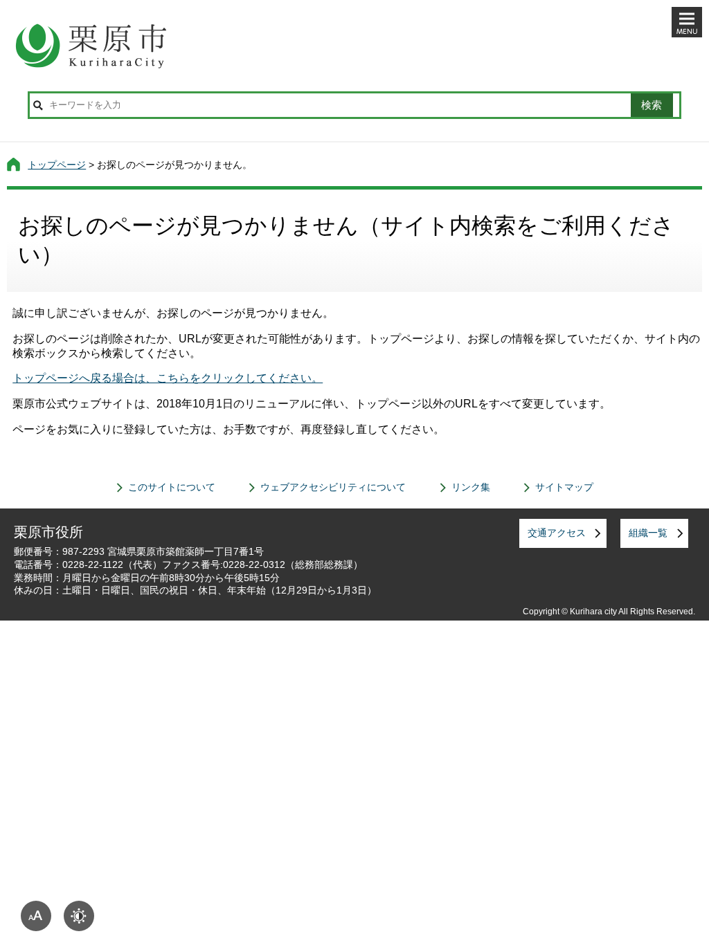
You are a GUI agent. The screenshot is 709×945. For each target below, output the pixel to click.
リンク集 (470, 487)
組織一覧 (648, 532)
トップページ (57, 164)
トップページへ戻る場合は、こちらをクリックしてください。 (167, 378)
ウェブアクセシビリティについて (333, 487)
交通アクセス (557, 532)
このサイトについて (171, 487)
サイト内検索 (38, 105)
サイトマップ (564, 487)
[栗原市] (354, 45)
